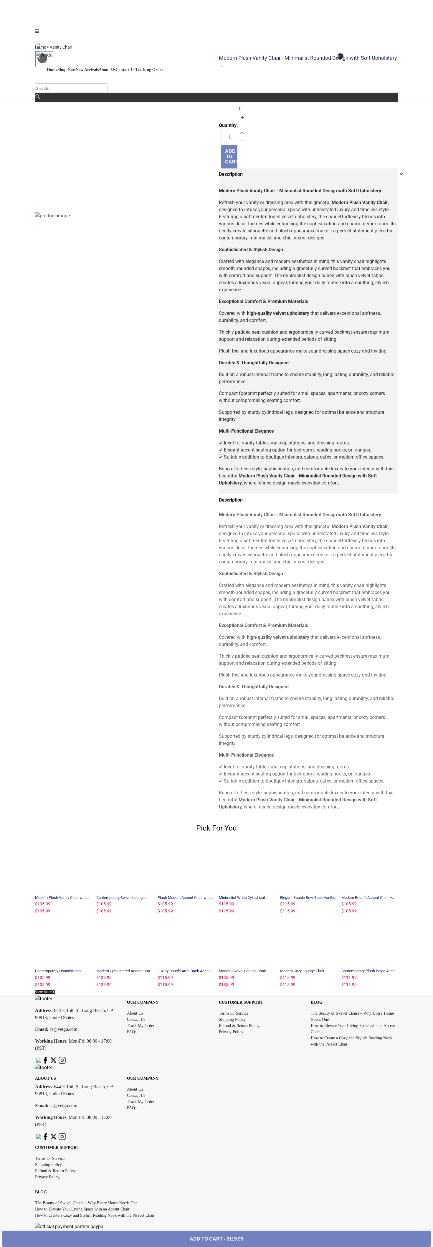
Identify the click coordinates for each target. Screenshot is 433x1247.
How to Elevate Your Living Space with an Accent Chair (82, 1209)
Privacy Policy (231, 1032)
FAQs (131, 1032)
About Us (135, 1013)
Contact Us (136, 1019)
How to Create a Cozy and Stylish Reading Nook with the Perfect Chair (95, 1215)
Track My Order (140, 1025)
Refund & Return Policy (239, 1025)
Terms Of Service (233, 1013)
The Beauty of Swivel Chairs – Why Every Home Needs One (86, 1203)
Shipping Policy (232, 1019)
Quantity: (228, 98)
